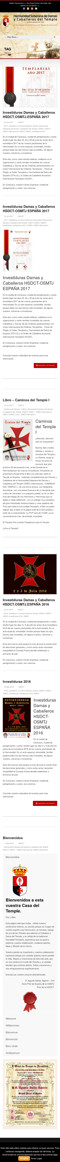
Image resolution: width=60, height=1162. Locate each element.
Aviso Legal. (36, 1158)
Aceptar (24, 1158)
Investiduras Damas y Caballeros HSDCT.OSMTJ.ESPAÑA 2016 (29, 602)
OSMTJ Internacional (16, 3)
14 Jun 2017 (8, 216)
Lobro (17, 414)
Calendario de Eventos (46, 365)
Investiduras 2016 (16, 616)
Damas (35, 126)
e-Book (24, 409)
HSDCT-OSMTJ (25, 131)
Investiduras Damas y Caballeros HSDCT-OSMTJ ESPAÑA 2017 (29, 208)
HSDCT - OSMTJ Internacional (40, 412)
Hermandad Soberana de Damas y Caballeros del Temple (26, 847)
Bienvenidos (13, 837)
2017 (6, 126)
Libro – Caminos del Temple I (26, 399)
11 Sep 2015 (9, 843)
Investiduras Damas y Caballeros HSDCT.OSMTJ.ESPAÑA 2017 (29, 114)
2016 (6, 613)
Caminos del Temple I (12, 409)
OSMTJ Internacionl (40, 225)
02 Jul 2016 (8, 609)
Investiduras (7, 225)
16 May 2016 (9, 687)
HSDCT (21, 122)
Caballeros (13, 126)
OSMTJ (30, 225)
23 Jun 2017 (8, 122)
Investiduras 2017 (38, 131)
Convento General (25, 126)
